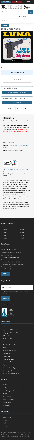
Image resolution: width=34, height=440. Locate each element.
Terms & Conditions (8, 399)
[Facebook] (14, 108)
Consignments (7, 426)
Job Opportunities (8, 388)
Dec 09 (22, 235)
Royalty (5, 365)
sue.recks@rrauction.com (11, 257)
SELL (17, 2)
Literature (5, 342)
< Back (3, 21)
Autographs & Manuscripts (10, 333)
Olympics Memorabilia (9, 350)
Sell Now (5, 274)
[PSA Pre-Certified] (10, 163)
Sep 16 (5, 229)
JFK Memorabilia (8, 339)
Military (5, 347)
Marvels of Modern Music (10, 345)
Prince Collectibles (8, 359)
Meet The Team (7, 394)
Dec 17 (22, 238)
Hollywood (6, 336)
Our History (6, 385)
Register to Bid (7, 417)
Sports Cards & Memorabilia (11, 373)
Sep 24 (5, 232)
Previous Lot (5, 68)
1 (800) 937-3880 (11, 249)
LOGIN (28, 2)
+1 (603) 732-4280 (15, 252)
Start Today (17, 102)
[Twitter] (17, 108)
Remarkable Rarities (9, 362)
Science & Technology (9, 368)
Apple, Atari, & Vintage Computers (13, 330)
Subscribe (6, 298)
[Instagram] (21, 108)
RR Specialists (7, 396)
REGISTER (6, 2)
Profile (4, 423)
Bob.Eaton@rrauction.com (12, 269)
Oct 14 (5, 235)
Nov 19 (22, 232)
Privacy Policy (7, 405)
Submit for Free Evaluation (17, 92)
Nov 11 (22, 229)
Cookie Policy (7, 402)
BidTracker (6, 420)
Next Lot (28, 68)
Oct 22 (5, 238)
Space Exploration (8, 371)
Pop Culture (6, 353)
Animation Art (7, 327)
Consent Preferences (24, 436)
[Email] (25, 108)
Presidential (6, 356)
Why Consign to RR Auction (11, 391)
